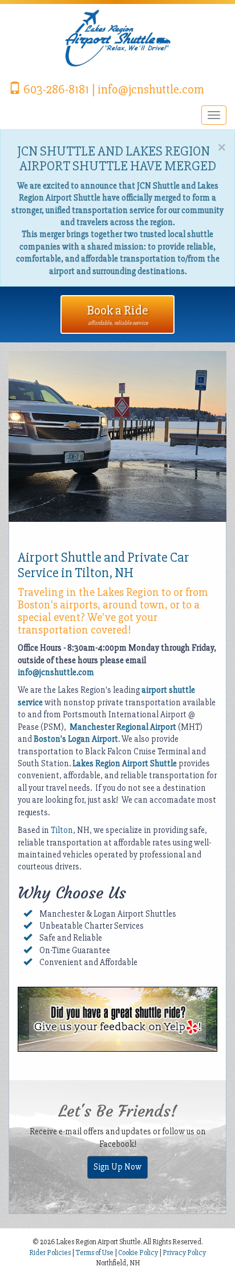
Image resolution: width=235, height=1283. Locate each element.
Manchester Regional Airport (123, 727)
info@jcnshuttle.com (56, 672)
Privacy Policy (184, 1252)
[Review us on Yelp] (117, 1019)
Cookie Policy (138, 1252)
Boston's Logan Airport (76, 739)
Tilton (62, 830)
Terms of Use (94, 1252)
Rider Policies (50, 1252)
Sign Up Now (117, 1167)
